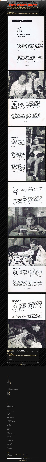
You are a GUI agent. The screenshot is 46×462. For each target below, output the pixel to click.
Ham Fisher (17, 351)
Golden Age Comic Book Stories (10, 417)
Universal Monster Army (9, 448)
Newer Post (8, 362)
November (9, 383)
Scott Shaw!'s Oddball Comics (10, 440)
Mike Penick (8, 429)
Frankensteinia (8, 416)
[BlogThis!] (21, 350)
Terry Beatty (9, 453)
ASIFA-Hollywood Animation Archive (10, 407)
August (9, 390)
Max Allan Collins (8, 428)
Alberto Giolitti (8, 405)
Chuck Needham (8, 412)
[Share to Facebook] (23, 350)
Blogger (26, 460)
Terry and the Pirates (35, 351)
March (9, 395)
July (8, 391)
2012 (8, 381)
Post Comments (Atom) (24, 364)
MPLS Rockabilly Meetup (9, 433)
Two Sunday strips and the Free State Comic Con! (13, 389)
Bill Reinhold (8, 409)
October (9, 384)
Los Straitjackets (8, 426)
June (8, 392)
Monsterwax (8, 432)
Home (23, 362)
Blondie (12, 351)
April (8, 394)
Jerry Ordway (8, 422)
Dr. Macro (8, 414)
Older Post (37, 362)
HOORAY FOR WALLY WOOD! (10, 420)
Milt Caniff (30, 351)
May (8, 393)
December (9, 382)
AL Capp (10, 351)
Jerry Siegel (19, 351)
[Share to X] (22, 350)
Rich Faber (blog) (8, 437)
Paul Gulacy (8, 435)
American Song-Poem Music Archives (11, 406)
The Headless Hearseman (9, 445)
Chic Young (14, 351)
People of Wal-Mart (9, 436)
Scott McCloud (8, 439)
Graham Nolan (8, 418)
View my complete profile (9, 455)
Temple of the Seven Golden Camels (10, 443)
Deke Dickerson (8, 413)
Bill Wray (8, 410)
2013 (8, 380)
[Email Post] (19, 350)
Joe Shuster (25, 351)
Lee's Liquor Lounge (9, 424)
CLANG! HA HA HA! (10, 388)
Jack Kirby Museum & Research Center (11, 421)
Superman (32, 351)
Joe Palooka (22, 351)
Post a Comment (10, 359)
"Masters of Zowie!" (11, 12)
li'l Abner (27, 351)
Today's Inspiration (9, 447)
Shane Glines (8, 441)
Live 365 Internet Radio (9, 425)
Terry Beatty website (9, 444)
